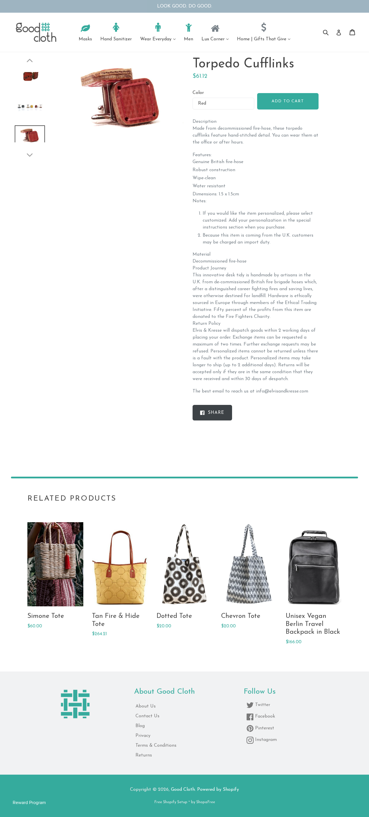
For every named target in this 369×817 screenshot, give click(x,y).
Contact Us (147, 716)
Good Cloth (183, 789)
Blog (140, 726)
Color (198, 92)
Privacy (142, 735)
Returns (143, 755)
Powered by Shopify (218, 789)
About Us (145, 706)
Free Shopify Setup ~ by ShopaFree (184, 802)
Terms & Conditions (155, 745)
